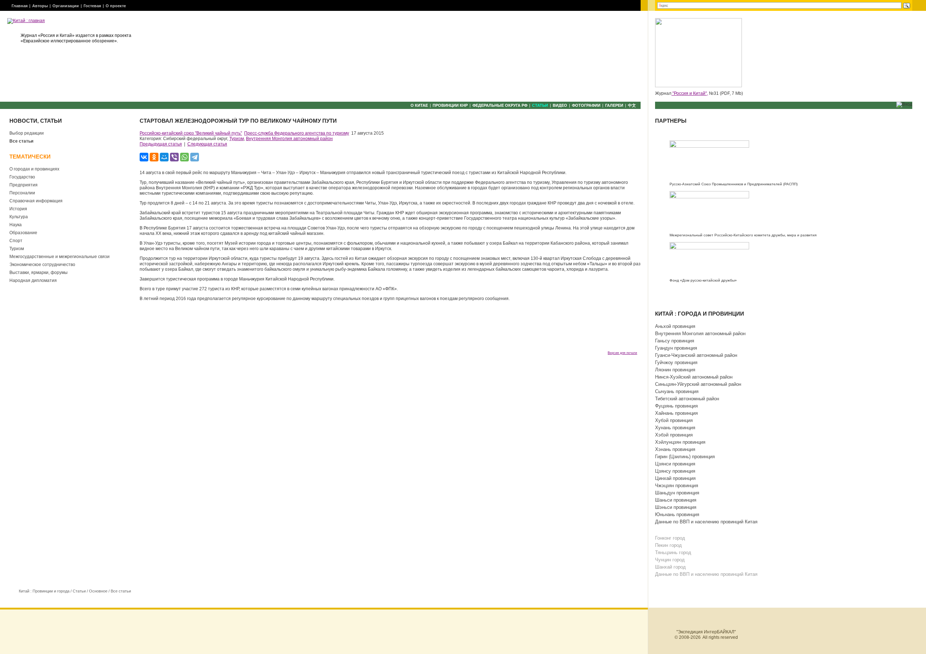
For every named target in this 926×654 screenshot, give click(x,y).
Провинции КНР (450, 105)
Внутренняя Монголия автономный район (289, 138)
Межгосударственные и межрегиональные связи (59, 256)
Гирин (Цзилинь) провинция (685, 456)
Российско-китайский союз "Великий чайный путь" (191, 133)
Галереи (614, 105)
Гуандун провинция (676, 348)
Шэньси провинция (675, 507)
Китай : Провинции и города (44, 591)
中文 (632, 105)
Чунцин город (670, 559)
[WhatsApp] (184, 157)
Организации (65, 6)
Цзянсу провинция (675, 471)
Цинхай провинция (675, 478)
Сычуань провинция (676, 391)
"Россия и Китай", (689, 93)
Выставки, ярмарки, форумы (38, 272)
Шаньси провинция (675, 500)
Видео (560, 105)
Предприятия (23, 184)
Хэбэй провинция (674, 435)
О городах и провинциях (34, 169)
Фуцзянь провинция (676, 406)
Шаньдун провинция (677, 492)
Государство (22, 177)
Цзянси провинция (675, 464)
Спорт (15, 240)
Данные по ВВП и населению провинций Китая (706, 521)
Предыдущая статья (161, 144)
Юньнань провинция (677, 514)
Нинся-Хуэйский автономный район (693, 377)
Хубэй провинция (674, 420)
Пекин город (668, 545)
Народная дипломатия (33, 280)
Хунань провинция (675, 427)
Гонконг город (670, 538)
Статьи (540, 105)
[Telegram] (194, 157)
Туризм (16, 248)
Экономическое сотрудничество (42, 264)
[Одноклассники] (154, 157)
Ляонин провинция (675, 369)
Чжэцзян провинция (676, 485)
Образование (23, 232)
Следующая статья (207, 144)
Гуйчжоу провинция (676, 362)
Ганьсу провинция (674, 340)
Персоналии (22, 192)
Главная (19, 6)
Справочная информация (36, 200)
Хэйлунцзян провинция (680, 442)
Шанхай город (670, 567)
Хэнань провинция (675, 449)
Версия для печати (622, 353)
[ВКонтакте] (144, 157)
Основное (98, 591)
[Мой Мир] (164, 157)
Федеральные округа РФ (499, 105)
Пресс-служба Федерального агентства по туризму (296, 133)
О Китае (419, 105)
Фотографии (586, 105)
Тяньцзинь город (673, 552)
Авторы (40, 6)
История (18, 208)
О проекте (116, 6)
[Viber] (174, 157)
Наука (15, 224)
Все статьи (21, 141)
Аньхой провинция (675, 326)
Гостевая (92, 6)
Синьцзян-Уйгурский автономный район (698, 384)
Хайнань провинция (676, 413)
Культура (18, 216)
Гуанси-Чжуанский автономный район (696, 355)
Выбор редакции (26, 133)
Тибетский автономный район (687, 398)
